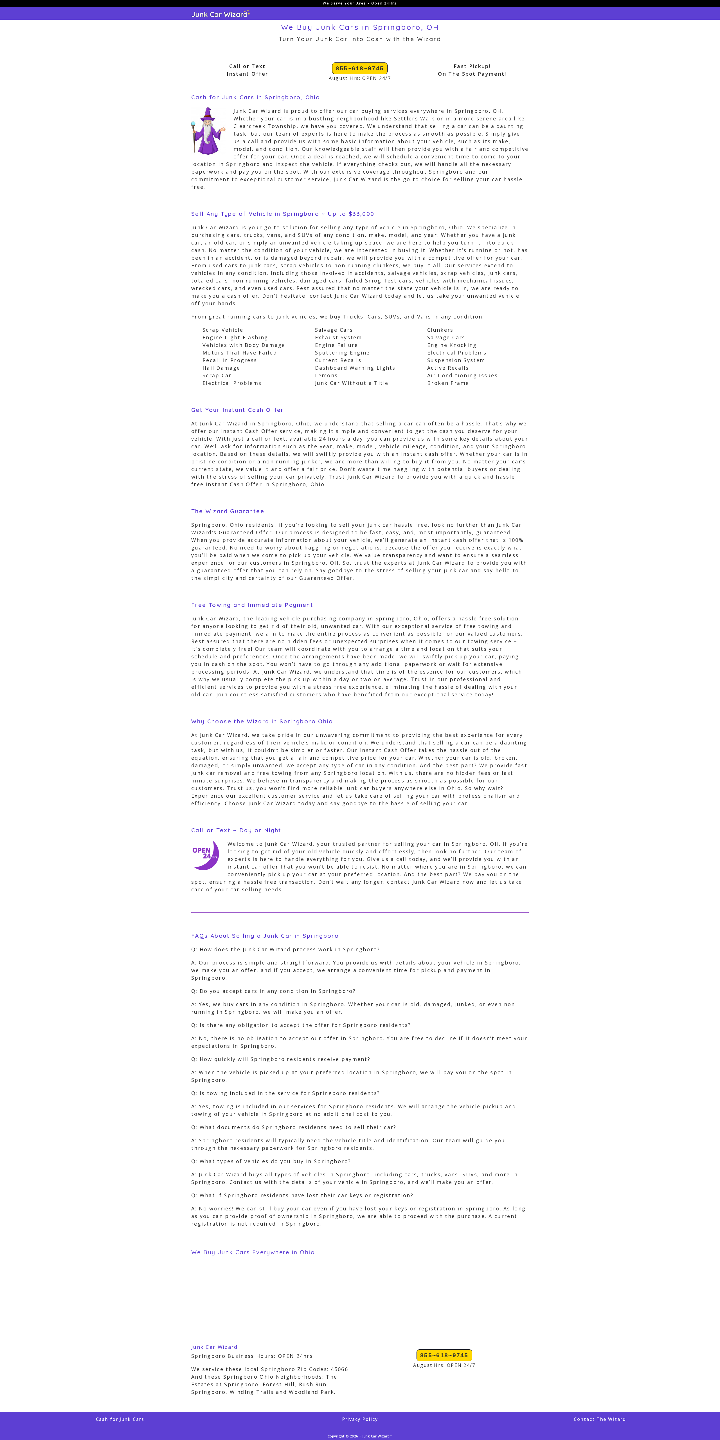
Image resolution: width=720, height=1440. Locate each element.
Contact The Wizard (600, 1419)
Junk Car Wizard (214, 1346)
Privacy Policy (360, 1419)
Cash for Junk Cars (120, 1419)
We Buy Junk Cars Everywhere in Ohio (253, 1252)
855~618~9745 (360, 68)
